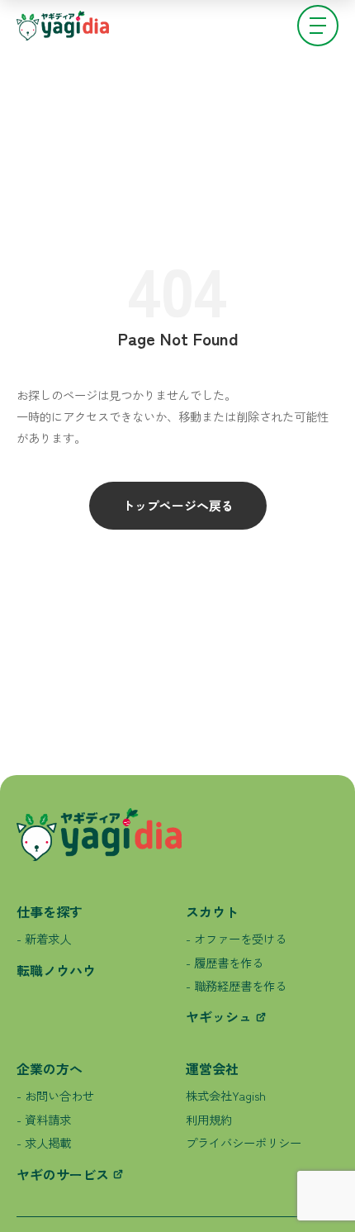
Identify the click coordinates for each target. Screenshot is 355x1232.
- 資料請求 (44, 1119)
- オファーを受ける (236, 938)
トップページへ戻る (178, 505)
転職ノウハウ (56, 970)
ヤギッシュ (219, 1016)
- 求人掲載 (44, 1142)
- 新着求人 (44, 938)
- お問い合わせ (55, 1095)
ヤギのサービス (63, 1174)
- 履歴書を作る (224, 962)
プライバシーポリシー (243, 1142)
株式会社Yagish (226, 1095)
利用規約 (209, 1119)
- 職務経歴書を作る (236, 985)
